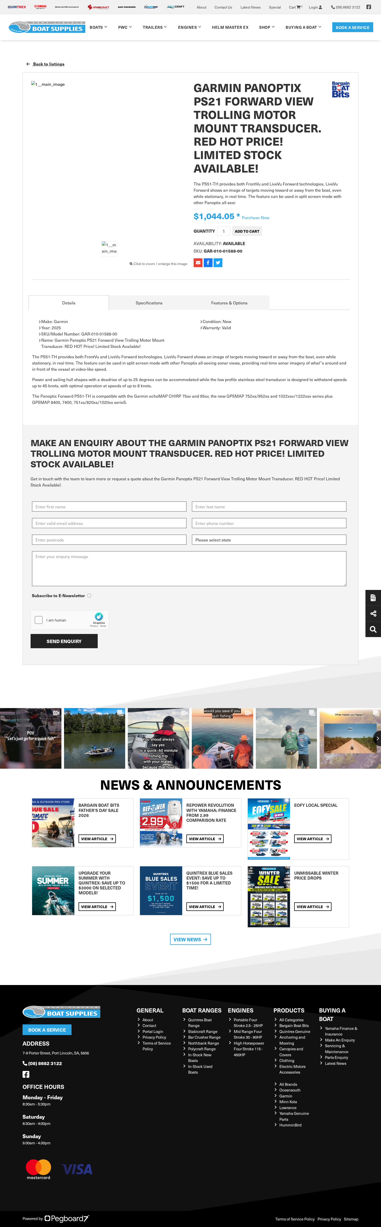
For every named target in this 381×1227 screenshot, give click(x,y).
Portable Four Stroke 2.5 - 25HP (248, 1023)
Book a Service (353, 27)
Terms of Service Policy (295, 1219)
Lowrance (288, 1107)
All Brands (288, 1084)
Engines (240, 1010)
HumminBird (290, 1125)
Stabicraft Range (202, 1031)
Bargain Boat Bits (294, 1025)
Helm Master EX (230, 27)
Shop (264, 27)
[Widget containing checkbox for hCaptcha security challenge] (70, 620)
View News (187, 939)
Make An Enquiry (340, 1040)
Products (289, 1010)
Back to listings (48, 64)
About (201, 7)
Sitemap (351, 1219)
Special (275, 7)
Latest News (251, 7)
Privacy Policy (154, 1037)
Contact (149, 1025)
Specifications (149, 302)
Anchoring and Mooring (292, 1040)
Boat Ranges (202, 1010)
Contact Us (223, 7)
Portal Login (153, 1031)
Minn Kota (288, 1101)
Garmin (285, 1096)
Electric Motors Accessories (292, 1069)
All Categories (291, 1020)
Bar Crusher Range (204, 1037)
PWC (123, 27)
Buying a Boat (332, 1014)
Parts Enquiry (336, 1057)
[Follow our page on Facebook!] (368, 7)
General (150, 1010)
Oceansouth (290, 1090)
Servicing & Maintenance (336, 1048)
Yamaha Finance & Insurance (341, 1031)
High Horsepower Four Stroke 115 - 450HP (249, 1049)
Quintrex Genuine (294, 1031)
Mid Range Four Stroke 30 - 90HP (248, 1034)
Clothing (286, 1060)
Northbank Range (203, 1043)
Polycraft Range (202, 1049)
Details (68, 302)
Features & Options (229, 302)
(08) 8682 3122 (45, 1063)
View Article (94, 838)
